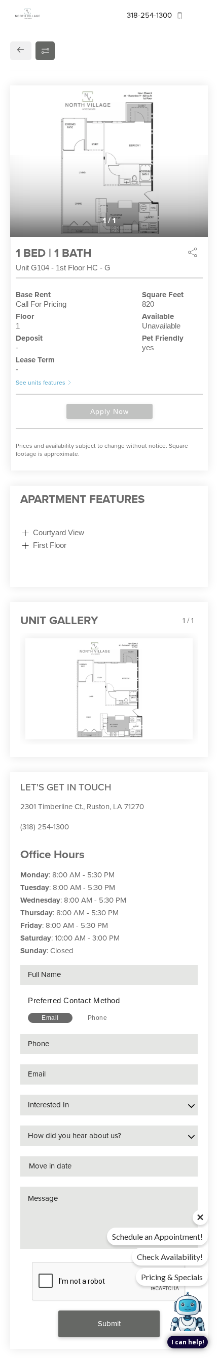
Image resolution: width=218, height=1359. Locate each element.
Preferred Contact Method (74, 1000)
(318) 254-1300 (44, 826)
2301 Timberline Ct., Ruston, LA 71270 (82, 806)
